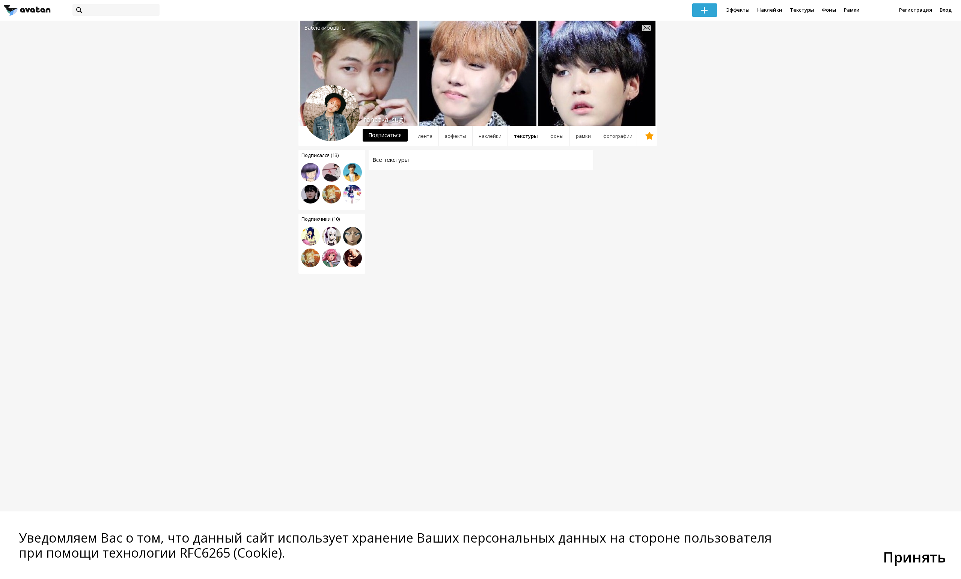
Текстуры (802, 9)
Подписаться (385, 135)
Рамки (852, 9)
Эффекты (738, 9)
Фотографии (618, 136)
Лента (425, 136)
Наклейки (769, 9)
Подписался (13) (320, 155)
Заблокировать (325, 27)
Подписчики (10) (320, 219)
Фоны (829, 9)
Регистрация (915, 9)
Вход (946, 9)
